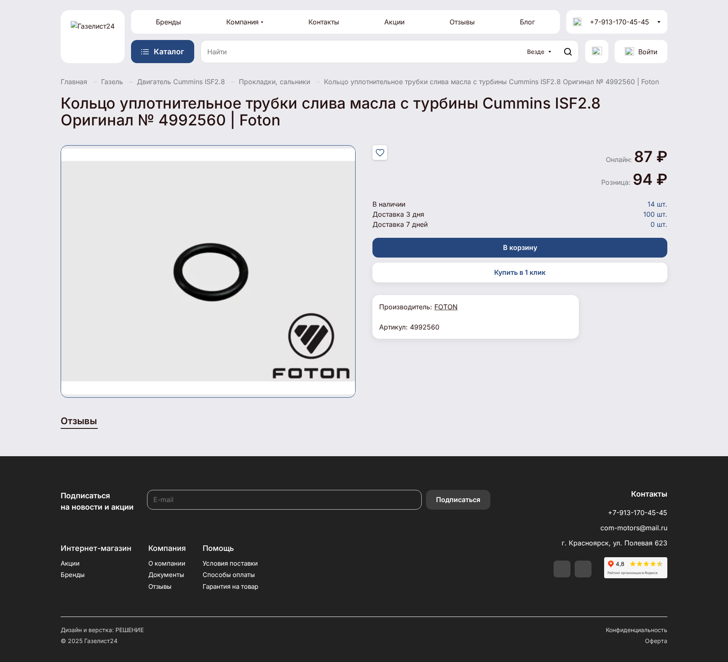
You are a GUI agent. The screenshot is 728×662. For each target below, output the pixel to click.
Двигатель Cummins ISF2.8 (181, 81)
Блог (527, 22)
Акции (394, 22)
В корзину (520, 247)
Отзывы (462, 22)
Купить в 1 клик (520, 272)
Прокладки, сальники (274, 81)
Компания (242, 22)
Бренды (168, 22)
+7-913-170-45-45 (619, 22)
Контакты (323, 22)
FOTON (446, 307)
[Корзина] (596, 51)
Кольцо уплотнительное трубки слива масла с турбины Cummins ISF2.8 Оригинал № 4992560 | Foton (491, 81)
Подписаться (458, 499)
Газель (112, 81)
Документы (166, 575)
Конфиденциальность (636, 629)
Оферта (656, 640)
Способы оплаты (229, 575)
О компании (166, 563)
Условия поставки (230, 563)
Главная (74, 81)
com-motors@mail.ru (633, 528)
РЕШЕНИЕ (129, 629)
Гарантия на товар (230, 586)
